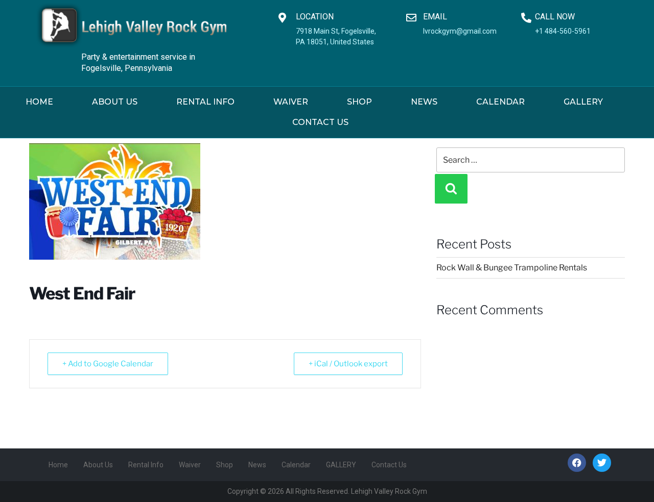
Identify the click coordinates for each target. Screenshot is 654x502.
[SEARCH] (451, 189)
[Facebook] (577, 463)
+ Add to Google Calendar (107, 363)
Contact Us (320, 122)
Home (39, 102)
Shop (359, 102)
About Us (114, 102)
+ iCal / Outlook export (348, 363)
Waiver (290, 102)
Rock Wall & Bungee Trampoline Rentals (511, 267)
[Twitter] (602, 463)
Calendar (500, 102)
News (424, 102)
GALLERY (583, 102)
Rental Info (205, 102)
